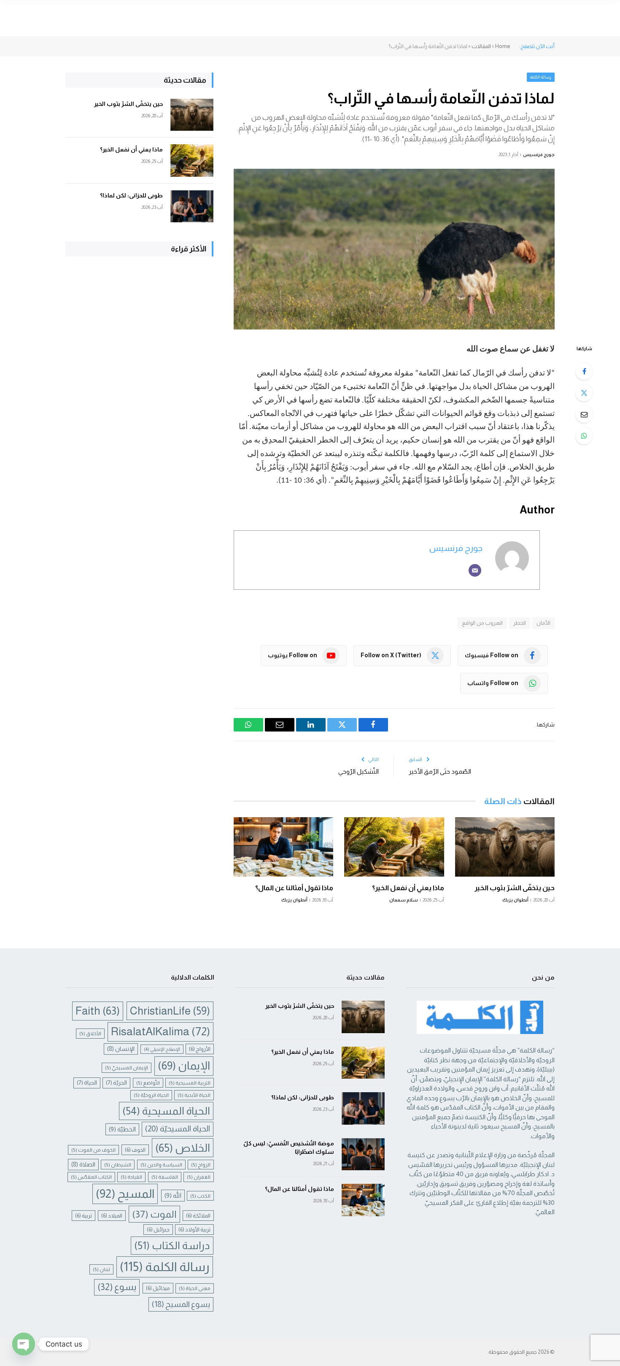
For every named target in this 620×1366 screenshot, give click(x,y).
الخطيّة (122, 1129)
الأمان (543, 623)
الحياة (87, 1083)
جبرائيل (158, 1229)
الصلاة (83, 1164)
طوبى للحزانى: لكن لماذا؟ (131, 195)
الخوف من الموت (93, 1150)
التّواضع (148, 1082)
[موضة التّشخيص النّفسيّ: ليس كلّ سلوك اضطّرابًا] (363, 1154)
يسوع (116, 1287)
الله (172, 1195)
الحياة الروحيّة (151, 1095)
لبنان (101, 1269)
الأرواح (199, 1049)
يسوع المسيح (181, 1304)
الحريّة (116, 1083)
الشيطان (117, 1164)
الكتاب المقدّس (91, 1177)
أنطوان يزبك (515, 899)
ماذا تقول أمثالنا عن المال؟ (294, 887)
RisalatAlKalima (160, 1031)
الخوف (135, 1150)
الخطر (519, 623)
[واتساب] (584, 435)
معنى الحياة (194, 1288)
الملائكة (198, 1215)
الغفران (198, 1177)
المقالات (481, 46)
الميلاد (111, 1215)
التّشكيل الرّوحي (358, 771)
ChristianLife (170, 1011)
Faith (97, 1011)
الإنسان (121, 1048)
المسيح (125, 1193)
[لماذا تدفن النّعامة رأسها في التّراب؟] (394, 249)
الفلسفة (164, 1177)
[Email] (475, 570)
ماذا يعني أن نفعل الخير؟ (408, 887)
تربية (83, 1215)
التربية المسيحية (189, 1082)
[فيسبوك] (584, 371)
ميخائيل (158, 1288)
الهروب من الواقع (482, 623)
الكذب (200, 1196)
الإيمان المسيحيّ (126, 1067)
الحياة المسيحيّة (177, 1128)
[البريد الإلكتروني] (584, 414)
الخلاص (182, 1148)
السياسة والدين (161, 1164)
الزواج (200, 1164)
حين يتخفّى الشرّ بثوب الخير (514, 887)
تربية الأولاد (194, 1229)
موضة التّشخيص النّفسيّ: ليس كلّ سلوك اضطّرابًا (288, 1147)
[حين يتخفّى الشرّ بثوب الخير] (505, 847)
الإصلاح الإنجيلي (162, 1049)
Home (502, 46)
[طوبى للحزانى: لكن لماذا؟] (191, 206)
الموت (154, 1214)
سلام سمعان (403, 899)
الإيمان (184, 1065)
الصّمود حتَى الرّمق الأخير (440, 771)
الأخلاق (90, 1033)
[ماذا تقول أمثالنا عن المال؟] (283, 847)
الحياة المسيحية (166, 1111)
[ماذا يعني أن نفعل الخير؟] (394, 847)
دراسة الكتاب (172, 1245)
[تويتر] (584, 392)
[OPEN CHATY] (23, 1344)
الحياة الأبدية (194, 1095)
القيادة (131, 1177)
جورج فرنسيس (539, 154)
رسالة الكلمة (541, 77)
